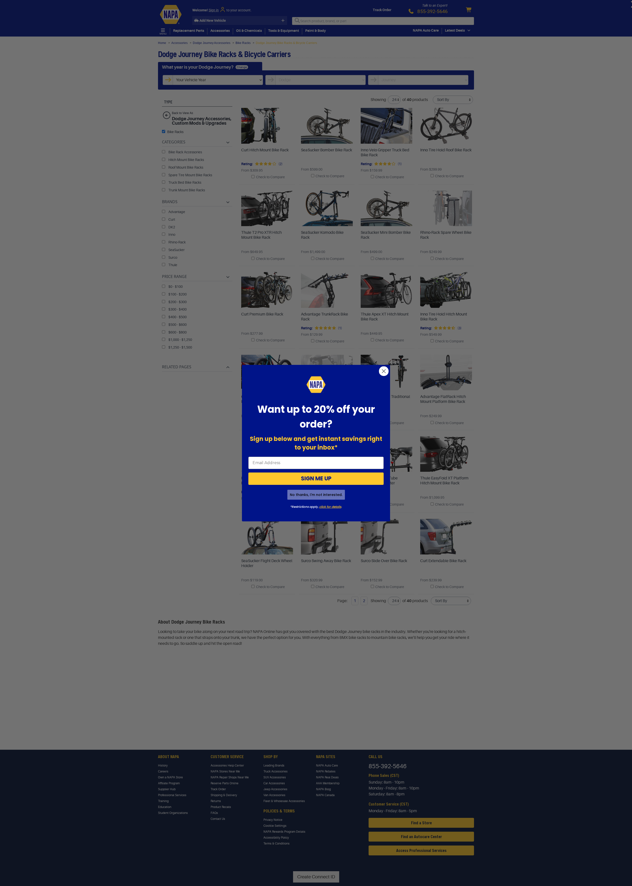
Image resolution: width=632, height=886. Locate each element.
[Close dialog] (383, 371)
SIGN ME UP (316, 478)
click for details (330, 507)
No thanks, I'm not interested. (316, 494)
